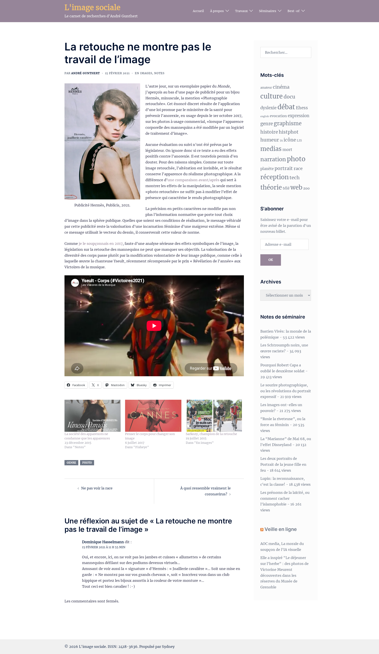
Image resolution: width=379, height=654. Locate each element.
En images (143, 73)
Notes (159, 73)
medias (271, 148)
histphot (289, 132)
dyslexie (268, 107)
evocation (278, 116)
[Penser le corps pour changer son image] (153, 416)
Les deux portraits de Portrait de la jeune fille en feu (283, 464)
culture (271, 96)
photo (87, 462)
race (298, 168)
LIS (299, 140)
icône (290, 140)
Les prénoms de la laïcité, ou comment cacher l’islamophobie (284, 498)
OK (270, 260)
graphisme (288, 123)
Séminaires (267, 11)
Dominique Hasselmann (103, 542)
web (296, 187)
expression (298, 115)
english (264, 116)
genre (71, 462)
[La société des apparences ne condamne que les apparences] (92, 416)
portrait (284, 168)
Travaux (241, 11)
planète (267, 169)
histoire (269, 132)
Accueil (198, 11)
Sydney (168, 646)
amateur (266, 88)
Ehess (302, 107)
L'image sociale (92, 7)
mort (287, 149)
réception (274, 177)
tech (295, 178)
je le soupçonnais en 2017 (101, 243)
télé (286, 188)
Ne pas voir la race (97, 488)
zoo (306, 188)
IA (281, 140)
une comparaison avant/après (193, 180)
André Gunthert (85, 73)
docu (289, 97)
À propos (217, 11)
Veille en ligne (281, 529)
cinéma (281, 87)
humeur (269, 140)
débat (286, 107)
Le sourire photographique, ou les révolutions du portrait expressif (285, 391)
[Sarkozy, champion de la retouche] (214, 416)
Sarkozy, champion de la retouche (211, 434)
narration (273, 159)
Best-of (294, 11)
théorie (271, 187)
